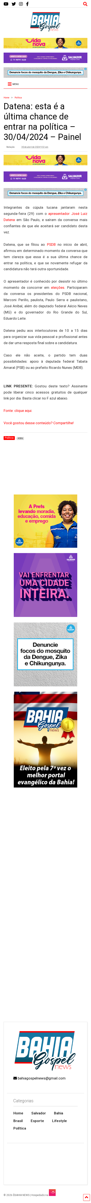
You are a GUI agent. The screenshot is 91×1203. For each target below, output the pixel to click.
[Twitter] (14, 4)
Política (19, 1128)
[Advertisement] (45, 969)
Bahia (58, 1113)
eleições (57, 287)
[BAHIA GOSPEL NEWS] (45, 30)
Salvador (38, 1113)
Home (18, 1113)
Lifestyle (59, 1121)
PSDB (51, 244)
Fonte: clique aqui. (18, 410)
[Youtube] (6, 4)
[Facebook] (27, 4)
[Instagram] (21, 4)
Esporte (37, 1121)
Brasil (18, 1121)
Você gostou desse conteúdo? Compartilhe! (39, 423)
